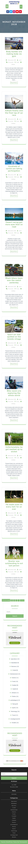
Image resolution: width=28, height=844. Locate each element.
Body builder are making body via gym (14, 53)
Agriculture (14, 659)
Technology (14, 711)
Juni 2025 (14, 784)
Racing (17, 121)
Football (14, 685)
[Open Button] (7, 6)
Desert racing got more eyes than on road (14, 224)
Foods (13, 681)
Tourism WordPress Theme (9, 842)
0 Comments (10, 62)
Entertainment (14, 674)
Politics (14, 696)
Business (13, 666)
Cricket (17, 457)
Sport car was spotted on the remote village (14, 336)
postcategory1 (14, 700)
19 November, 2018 (12, 60)
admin (20, 60)
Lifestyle (14, 692)
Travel (14, 715)
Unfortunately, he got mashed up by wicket (14, 449)
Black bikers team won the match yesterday (14, 280)
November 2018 (14, 787)
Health (17, 62)
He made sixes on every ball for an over (14, 506)
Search (14, 616)
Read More (14, 82)
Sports (14, 707)
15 (19, 600)
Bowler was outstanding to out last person (14, 563)
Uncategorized (14, 719)
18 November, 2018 (12, 119)
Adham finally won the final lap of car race (14, 112)
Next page (22, 600)
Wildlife (14, 722)
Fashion (14, 677)
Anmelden (14, 794)
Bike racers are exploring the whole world (14, 393)
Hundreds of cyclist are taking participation (14, 168)
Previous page (6, 600)
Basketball (14, 662)
